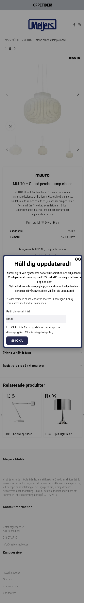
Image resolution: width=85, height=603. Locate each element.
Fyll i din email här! (18, 311)
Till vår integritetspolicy (39, 332)
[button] (78, 259)
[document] (42, 301)
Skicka (17, 340)
